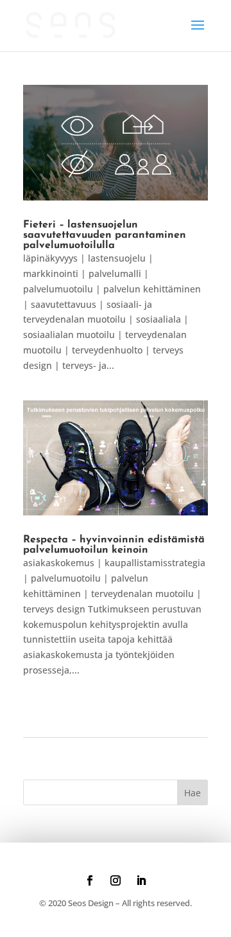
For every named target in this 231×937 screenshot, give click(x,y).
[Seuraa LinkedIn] (141, 880)
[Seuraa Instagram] (115, 880)
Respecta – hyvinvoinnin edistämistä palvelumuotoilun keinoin (114, 545)
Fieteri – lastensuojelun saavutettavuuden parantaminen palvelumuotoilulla (104, 235)
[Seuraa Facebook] (90, 880)
